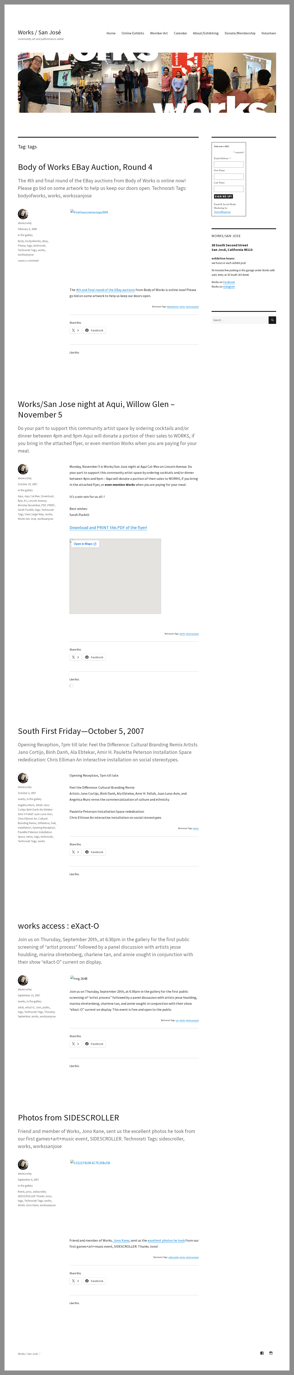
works (182, 306)
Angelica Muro (26, 805)
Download (47, 496)
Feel (53, 823)
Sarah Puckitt (25, 510)
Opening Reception (43, 827)
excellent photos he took (166, 1240)
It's (25, 501)
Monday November (29, 505)
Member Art (159, 33)
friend (21, 1192)
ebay (45, 241)
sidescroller (173, 1257)
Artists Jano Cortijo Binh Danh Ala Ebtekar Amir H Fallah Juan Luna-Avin (35, 809)
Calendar (180, 33)
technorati (39, 245)
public (46, 1007)
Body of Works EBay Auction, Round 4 (85, 167)
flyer (20, 501)
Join (38, 1007)
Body (21, 241)
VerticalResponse (222, 211)
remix (29, 836)
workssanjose (192, 306)
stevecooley (25, 223)
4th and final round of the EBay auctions (105, 290)
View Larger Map (34, 514)
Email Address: (221, 158)
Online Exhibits (133, 33)
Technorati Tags (27, 250)
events (21, 799)
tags (29, 245)
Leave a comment (28, 260)
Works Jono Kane (28, 1205)
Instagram (229, 286)
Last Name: (219, 182)
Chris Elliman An (27, 818)
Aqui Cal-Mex (32, 496)
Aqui (20, 496)
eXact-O (29, 1007)
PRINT (50, 505)
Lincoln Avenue (37, 501)
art (177, 1020)
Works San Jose (27, 519)
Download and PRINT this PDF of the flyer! (108, 527)
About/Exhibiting (206, 33)
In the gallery (25, 235)
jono (28, 1192)
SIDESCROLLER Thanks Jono (34, 1196)
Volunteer (269, 33)
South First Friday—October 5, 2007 (81, 731)
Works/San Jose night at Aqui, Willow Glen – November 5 (96, 409)
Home (111, 33)
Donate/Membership (240, 33)
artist (21, 1007)
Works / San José (39, 32)
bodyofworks (173, 306)
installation (24, 827)
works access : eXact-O (58, 925)
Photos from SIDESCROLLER (68, 1117)
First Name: (219, 170)
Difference (44, 823)
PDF (43, 505)
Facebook (229, 282)
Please (21, 245)
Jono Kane (121, 1240)
